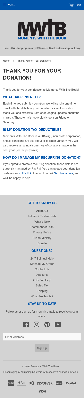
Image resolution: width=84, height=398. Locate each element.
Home (6, 60)
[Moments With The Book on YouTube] (58, 326)
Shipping (42, 291)
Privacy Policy (42, 232)
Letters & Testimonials (42, 216)
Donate (42, 243)
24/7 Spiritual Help (42, 258)
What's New (42, 221)
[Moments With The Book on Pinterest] (47, 326)
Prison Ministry (42, 238)
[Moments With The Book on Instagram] (36, 326)
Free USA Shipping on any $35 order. (42, 48)
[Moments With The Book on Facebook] (26, 326)
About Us (42, 210)
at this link (25, 173)
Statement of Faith (42, 227)
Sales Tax (42, 285)
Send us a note (63, 173)
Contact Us (42, 269)
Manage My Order (42, 263)
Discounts (42, 274)
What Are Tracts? (42, 296)
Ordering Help (42, 280)
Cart (78, 5)
